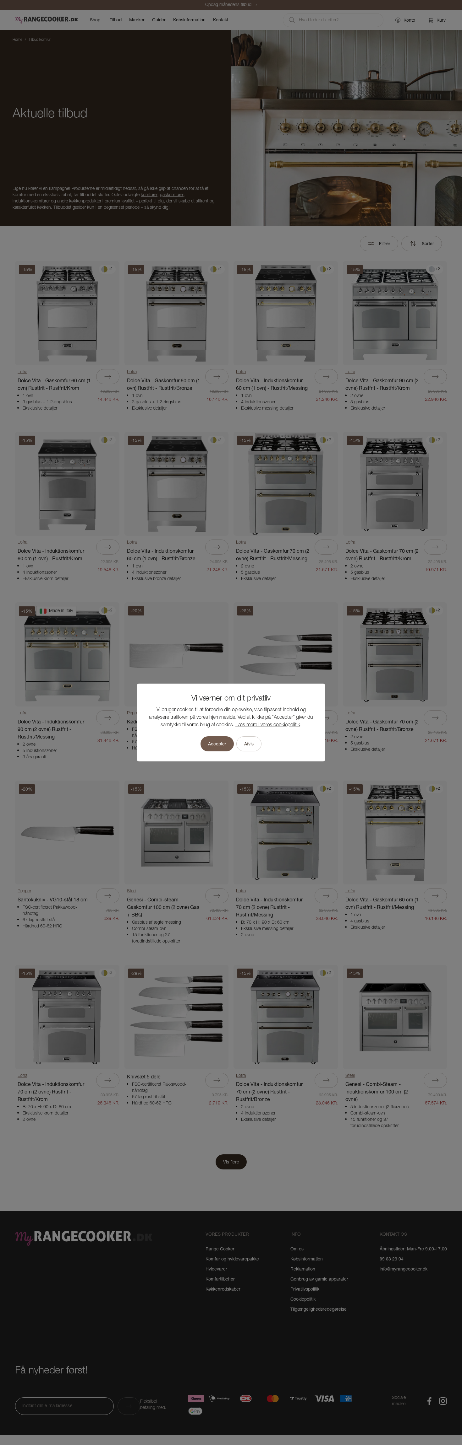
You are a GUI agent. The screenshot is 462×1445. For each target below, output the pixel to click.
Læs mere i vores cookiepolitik (267, 725)
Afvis (249, 743)
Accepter (217, 743)
